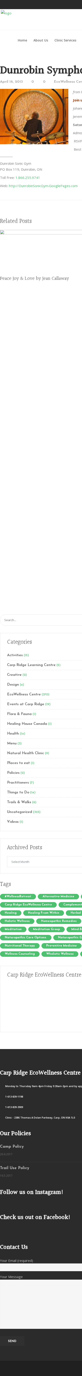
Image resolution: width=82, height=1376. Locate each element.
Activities (15, 655)
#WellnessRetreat (18, 896)
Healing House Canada (27, 724)
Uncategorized (19, 812)
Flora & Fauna (19, 714)
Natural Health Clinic (25, 753)
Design (13, 685)
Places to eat (18, 763)
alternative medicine (58, 896)
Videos (13, 822)
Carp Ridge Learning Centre (31, 665)
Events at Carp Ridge (25, 704)
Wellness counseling (20, 953)
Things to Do (18, 792)
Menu (12, 743)
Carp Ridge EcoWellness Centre (28, 904)
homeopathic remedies (59, 921)
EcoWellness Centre (24, 694)
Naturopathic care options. (26, 937)
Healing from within (43, 912)
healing (11, 912)
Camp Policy (12, 1147)
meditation (13, 929)
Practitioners (18, 782)
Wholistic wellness (60, 953)
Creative (14, 675)
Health (13, 734)
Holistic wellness (17, 921)
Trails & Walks (19, 802)
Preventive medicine (61, 945)
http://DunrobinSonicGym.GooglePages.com (43, 185)
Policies (13, 773)
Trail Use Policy (14, 1168)
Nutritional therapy (20, 945)
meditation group (46, 929)
